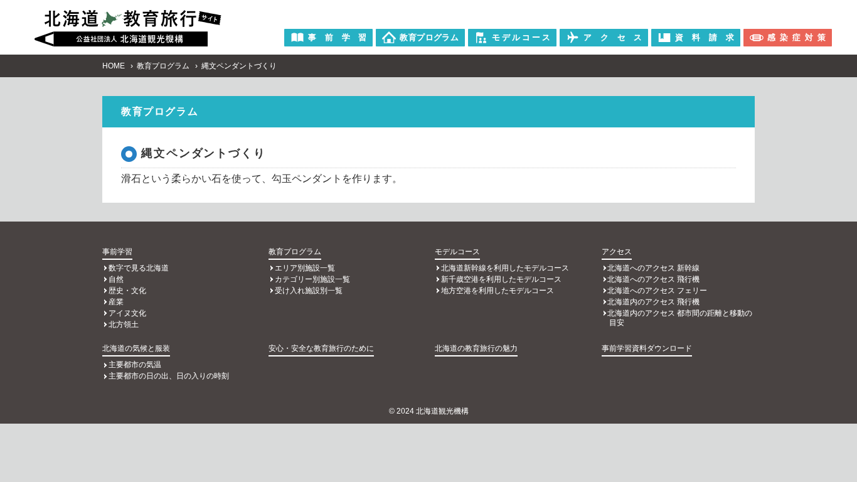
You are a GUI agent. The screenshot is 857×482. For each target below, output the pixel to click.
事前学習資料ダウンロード (647, 348)
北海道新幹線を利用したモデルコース (505, 268)
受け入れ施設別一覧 (309, 290)
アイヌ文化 (127, 313)
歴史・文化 (127, 290)
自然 (116, 279)
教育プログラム (163, 66)
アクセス (617, 251)
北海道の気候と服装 (136, 348)
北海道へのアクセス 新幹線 (653, 268)
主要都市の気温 (135, 364)
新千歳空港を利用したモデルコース (501, 279)
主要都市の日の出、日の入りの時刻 (169, 376)
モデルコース (457, 251)
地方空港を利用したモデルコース (497, 290)
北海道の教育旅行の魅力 (476, 348)
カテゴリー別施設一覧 (312, 279)
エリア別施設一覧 (305, 268)
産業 (116, 301)
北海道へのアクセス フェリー (657, 290)
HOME (113, 66)
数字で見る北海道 (139, 268)
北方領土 (124, 324)
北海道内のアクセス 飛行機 (653, 301)
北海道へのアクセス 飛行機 (653, 279)
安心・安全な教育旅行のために (321, 348)
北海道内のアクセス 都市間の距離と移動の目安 (679, 318)
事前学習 (117, 251)
